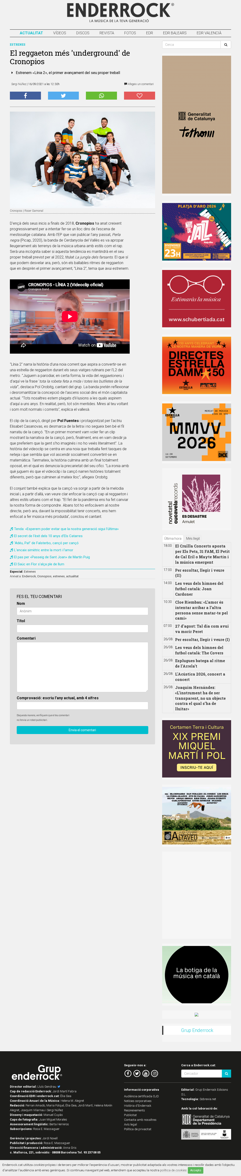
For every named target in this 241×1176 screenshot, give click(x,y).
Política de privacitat (137, 1129)
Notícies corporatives (138, 1101)
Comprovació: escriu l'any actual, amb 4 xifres (58, 698)
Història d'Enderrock (137, 1105)
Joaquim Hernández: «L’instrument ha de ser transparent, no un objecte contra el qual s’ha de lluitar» (200, 698)
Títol (21, 621)
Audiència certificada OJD (141, 1096)
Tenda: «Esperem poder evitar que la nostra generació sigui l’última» (66, 529)
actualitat (72, 576)
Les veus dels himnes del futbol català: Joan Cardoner (199, 589)
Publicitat (130, 1115)
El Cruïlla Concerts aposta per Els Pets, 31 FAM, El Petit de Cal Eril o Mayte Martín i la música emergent (202, 554)
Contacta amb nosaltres (140, 1119)
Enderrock (29, 576)
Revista (107, 33)
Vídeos (59, 33)
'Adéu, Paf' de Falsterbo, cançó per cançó (46, 543)
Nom (21, 603)
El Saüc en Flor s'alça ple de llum (39, 564)
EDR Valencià (209, 33)
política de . (173, 1170)
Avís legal (130, 1124)
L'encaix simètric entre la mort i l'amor (43, 550)
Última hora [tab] (172, 538)
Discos (82, 33)
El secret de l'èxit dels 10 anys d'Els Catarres (48, 536)
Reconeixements (134, 1110)
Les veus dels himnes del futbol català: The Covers (199, 650)
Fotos (130, 33)
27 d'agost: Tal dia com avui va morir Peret (202, 629)
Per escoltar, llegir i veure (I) (202, 639)
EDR (149, 33)
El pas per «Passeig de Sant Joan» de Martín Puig (52, 557)
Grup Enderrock (197, 1030)
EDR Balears (175, 33)
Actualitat (31, 33)
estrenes (59, 576)
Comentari (26, 638)
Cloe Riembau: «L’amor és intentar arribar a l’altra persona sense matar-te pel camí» (201, 610)
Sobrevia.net (208, 1099)
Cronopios (44, 576)
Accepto (195, 1170)
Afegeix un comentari (140, 84)
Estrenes (30, 571)
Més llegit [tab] (193, 538)
